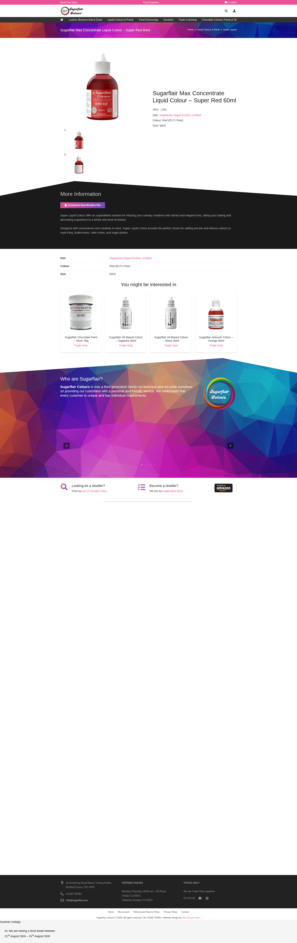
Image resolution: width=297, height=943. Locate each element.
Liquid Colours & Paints (208, 29)
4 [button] (155, 464)
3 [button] (150, 464)
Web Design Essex (191, 917)
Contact (185, 912)
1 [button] (141, 464)
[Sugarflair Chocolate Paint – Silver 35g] (80, 293)
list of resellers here (95, 491)
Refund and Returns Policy (146, 912)
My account (123, 912)
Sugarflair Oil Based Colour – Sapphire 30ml (126, 339)
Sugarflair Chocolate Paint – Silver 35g (81, 339)
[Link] (72, 10)
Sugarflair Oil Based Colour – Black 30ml (171, 339)
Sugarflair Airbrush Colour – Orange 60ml (216, 339)
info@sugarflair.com (77, 900)
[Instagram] (207, 898)
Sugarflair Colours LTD (216, 452)
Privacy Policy (170, 912)
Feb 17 (221, 456)
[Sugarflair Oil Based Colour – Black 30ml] (171, 293)
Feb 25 (177, 456)
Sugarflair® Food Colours (85, 452)
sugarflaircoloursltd (78, 456)
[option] (148, 445)
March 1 (133, 456)
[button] (226, 11)
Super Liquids (230, 29)
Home (191, 29)
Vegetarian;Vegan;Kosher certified (180, 115)
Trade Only (81, 345)
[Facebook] (200, 898)
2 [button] (146, 464)
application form (173, 491)
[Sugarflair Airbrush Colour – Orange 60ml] (216, 293)
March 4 (89, 456)
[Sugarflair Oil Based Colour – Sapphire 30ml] (125, 293)
